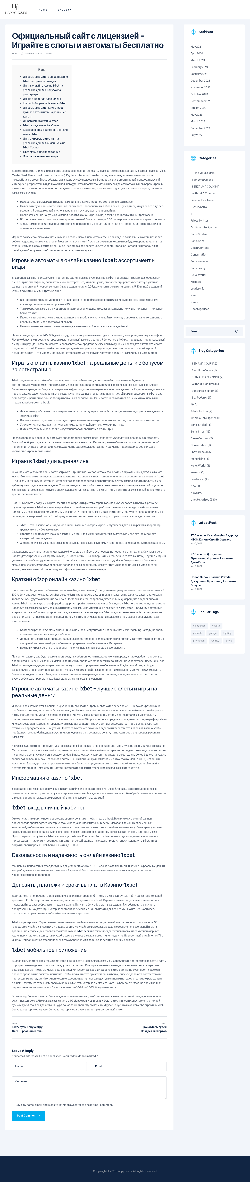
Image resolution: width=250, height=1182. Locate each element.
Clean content (200, 247)
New (193, 295)
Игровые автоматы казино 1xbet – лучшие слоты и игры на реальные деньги (44, 112)
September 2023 (201, 101)
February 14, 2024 (34, 53)
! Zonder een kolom (202, 200)
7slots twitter (199, 220)
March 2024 (198, 60)
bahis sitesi (198, 241)
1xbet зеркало (85, 931)
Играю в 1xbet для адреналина (42, 98)
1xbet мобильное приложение (41, 152)
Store (229, 640)
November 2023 (201, 87)
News (15, 53)
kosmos (196, 281)
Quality (215, 640)
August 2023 (198, 107)
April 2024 (197, 53)
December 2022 (200, 128)
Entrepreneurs (200, 261)
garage (213, 633)
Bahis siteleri (199, 234)
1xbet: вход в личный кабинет (41, 125)
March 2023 (198, 121)
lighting (227, 633)
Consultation (199, 254)
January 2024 (199, 73)
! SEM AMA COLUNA (202, 173)
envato (216, 625)
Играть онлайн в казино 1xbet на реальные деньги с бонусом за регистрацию (43, 90)
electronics (199, 625)
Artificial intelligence (203, 227)
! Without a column (203, 193)
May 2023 (197, 114)
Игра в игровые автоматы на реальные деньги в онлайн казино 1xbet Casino (44, 143)
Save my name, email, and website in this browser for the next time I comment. (64, 1105)
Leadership (197, 288)
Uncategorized (200, 309)
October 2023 (199, 94)
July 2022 (196, 135)
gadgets (197, 633)
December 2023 (200, 80)
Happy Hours (124, 1171)
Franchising (198, 268)
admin (49, 53)
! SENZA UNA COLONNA (205, 186)
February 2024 (199, 67)
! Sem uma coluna (202, 179)
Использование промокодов (41, 156)
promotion (199, 640)
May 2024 (196, 46)
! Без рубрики (199, 207)
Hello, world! (198, 275)
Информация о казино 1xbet (40, 121)
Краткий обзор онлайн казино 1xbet (44, 103)
